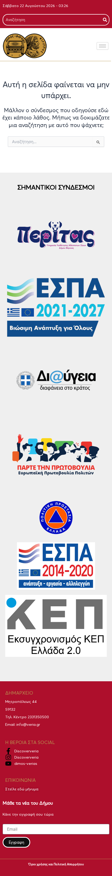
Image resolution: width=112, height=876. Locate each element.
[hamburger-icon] (102, 46)
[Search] (105, 20)
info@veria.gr (28, 724)
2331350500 (38, 717)
